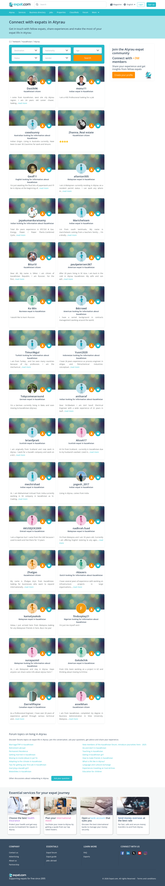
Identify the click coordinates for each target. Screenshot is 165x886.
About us (13, 860)
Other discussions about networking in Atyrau (29, 778)
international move (58, 819)
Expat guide (51, 856)
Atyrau (12, 12)
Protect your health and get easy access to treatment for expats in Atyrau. (23, 827)
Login (141, 4)
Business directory (38, 12)
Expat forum (51, 852)
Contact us (13, 852)
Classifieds (74, 12)
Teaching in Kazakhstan (92, 751)
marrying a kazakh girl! (19, 768)
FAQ (85, 852)
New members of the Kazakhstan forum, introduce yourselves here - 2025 (114, 745)
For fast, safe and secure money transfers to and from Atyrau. (132, 825)
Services (22, 12)
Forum (85, 12)
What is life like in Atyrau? (93, 761)
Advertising (14, 856)
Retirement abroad (17, 748)
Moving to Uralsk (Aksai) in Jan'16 (23, 758)
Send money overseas (130, 818)
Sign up (151, 4)
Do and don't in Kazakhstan (94, 748)
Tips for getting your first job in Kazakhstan (27, 765)
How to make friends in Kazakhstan (97, 758)
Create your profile (123, 75)
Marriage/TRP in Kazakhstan (21, 745)
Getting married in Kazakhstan (22, 755)
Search (87, 58)
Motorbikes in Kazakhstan (20, 771)
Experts (87, 856)
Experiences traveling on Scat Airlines (98, 768)
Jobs (51, 12)
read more (22, 103)
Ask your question (61, 778)
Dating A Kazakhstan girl (93, 755)
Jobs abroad (51, 860)
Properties (61, 12)
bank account (97, 818)
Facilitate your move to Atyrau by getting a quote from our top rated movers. (59, 827)
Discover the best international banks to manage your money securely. (95, 827)
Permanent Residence (18, 751)
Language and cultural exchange (96, 765)
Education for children (92, 771)
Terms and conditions (146, 879)
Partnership (14, 864)
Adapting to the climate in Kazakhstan (25, 761)
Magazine (117, 4)
